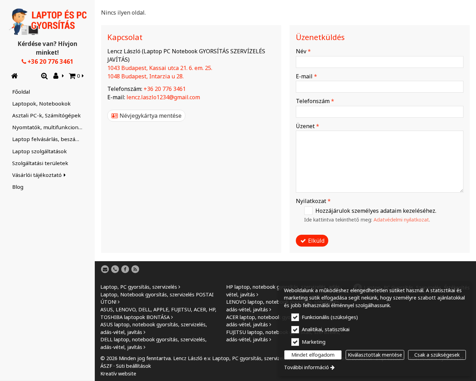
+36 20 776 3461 (50, 61)
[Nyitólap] (47, 21)
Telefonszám (315, 101)
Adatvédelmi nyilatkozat (401, 219)
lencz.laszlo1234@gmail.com (163, 97)
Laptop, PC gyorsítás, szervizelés (138, 286)
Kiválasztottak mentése (375, 354)
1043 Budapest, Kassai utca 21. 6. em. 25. (159, 68)
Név (303, 51)
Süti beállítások (133, 366)
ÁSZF (106, 366)
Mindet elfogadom (313, 354)
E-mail (306, 76)
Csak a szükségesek (437, 354)
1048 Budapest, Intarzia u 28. (145, 76)
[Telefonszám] (115, 269)
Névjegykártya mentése (150, 115)
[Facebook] (125, 269)
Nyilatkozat (313, 201)
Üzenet (307, 126)
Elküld (315, 240)
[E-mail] (104, 269)
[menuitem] (14, 76)
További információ (306, 367)
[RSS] (135, 269)
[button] (77, 76)
